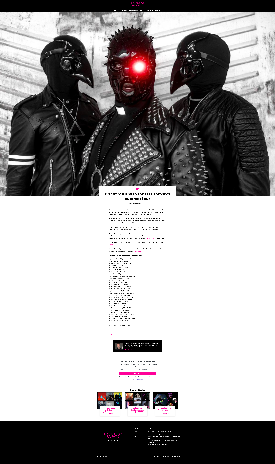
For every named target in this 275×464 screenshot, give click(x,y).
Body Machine (138, 251)
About (136, 434)
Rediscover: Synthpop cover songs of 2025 (137, 410)
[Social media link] (125, 349)
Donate (136, 441)
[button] (162, 10)
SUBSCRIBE (150, 10)
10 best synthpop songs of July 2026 (157, 434)
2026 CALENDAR (133, 10)
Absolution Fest (150, 238)
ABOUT (142, 10)
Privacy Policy (165, 456)
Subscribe (137, 438)
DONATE (157, 10)
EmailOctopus (140, 379)
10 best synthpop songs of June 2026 (158, 444)
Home (135, 431)
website (111, 244)
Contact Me (156, 456)
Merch (136, 436)
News (137, 189)
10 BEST (115, 10)
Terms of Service (176, 456)
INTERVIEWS (123, 10)
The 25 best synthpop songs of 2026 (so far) (160, 431)
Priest (111, 334)
